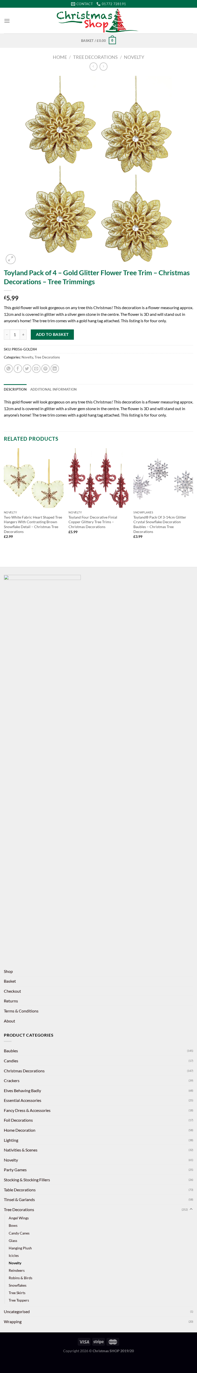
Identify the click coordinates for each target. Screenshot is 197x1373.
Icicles (14, 1255)
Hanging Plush (20, 1248)
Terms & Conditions (21, 1010)
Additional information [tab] (53, 389)
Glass (13, 1240)
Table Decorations (20, 1189)
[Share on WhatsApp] (8, 368)
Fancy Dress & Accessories (27, 1110)
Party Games (15, 1169)
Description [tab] (15, 389)
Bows (13, 1225)
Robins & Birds (20, 1278)
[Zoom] (11, 259)
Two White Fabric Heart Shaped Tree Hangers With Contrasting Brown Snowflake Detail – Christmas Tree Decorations (33, 524)
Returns (11, 1000)
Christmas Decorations (24, 1070)
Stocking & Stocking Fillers (27, 1179)
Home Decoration (19, 1130)
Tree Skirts (17, 1293)
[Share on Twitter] (27, 368)
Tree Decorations (95, 57)
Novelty (134, 57)
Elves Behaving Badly (22, 1090)
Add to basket (52, 334)
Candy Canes (19, 1233)
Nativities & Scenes (20, 1149)
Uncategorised (17, 1311)
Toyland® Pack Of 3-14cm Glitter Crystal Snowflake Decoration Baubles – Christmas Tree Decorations (159, 524)
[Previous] (4, 498)
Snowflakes (17, 1285)
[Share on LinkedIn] (55, 368)
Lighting (11, 1140)
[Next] (193, 498)
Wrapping (13, 1321)
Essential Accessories (22, 1100)
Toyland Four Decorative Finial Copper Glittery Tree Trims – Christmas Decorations (92, 522)
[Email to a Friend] (36, 368)
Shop (8, 971)
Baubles (11, 1050)
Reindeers (17, 1270)
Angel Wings (19, 1218)
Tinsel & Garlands (19, 1199)
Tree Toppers (19, 1300)
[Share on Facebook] (18, 368)
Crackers (11, 1080)
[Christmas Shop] (98, 20)
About (9, 1020)
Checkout (12, 991)
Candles (11, 1060)
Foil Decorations (18, 1120)
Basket (10, 981)
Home (60, 57)
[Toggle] (191, 1209)
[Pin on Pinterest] (45, 368)
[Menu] (7, 20)
